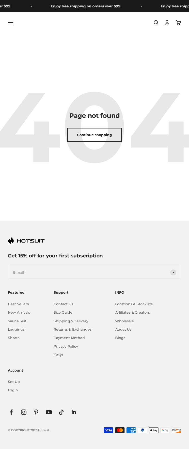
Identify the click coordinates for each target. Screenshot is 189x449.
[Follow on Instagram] (23, 412)
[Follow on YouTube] (49, 412)
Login (13, 390)
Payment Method (69, 338)
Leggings (16, 329)
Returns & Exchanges (73, 329)
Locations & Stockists (134, 304)
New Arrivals (19, 312)
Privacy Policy (66, 346)
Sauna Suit (17, 321)
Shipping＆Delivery (71, 321)
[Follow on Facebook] (11, 412)
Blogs (120, 338)
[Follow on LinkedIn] (74, 412)
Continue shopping (94, 135)
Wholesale (124, 321)
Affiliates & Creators (132, 312)
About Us (123, 329)
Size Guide (63, 312)
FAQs (58, 355)
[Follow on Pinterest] (36, 412)
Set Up (14, 381)
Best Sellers (18, 304)
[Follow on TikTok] (61, 412)
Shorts (13, 338)
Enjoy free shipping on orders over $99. (84, 6)
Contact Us (63, 304)
